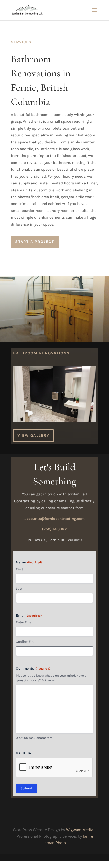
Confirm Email (27, 642)
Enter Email (24, 622)
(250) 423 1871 (54, 529)
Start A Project (34, 241)
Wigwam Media (79, 829)
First (19, 569)
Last (19, 588)
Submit (26, 788)
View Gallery (33, 435)
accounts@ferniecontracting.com (54, 518)
